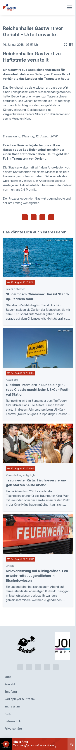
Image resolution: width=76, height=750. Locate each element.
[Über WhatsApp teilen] (42, 217)
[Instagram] (47, 667)
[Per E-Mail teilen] (51, 217)
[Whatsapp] (29, 667)
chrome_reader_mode (71, 44)
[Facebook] (38, 667)
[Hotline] (20, 667)
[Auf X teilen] (34, 217)
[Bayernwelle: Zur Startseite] (33, 7)
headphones (65, 44)
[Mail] (56, 667)
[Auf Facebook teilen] (25, 217)
